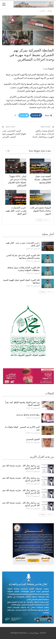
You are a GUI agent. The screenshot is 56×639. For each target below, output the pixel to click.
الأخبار (47, 160)
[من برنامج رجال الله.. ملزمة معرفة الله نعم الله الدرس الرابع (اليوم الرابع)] (47, 469)
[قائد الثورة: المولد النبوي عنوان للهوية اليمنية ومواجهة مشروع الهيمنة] (47, 283)
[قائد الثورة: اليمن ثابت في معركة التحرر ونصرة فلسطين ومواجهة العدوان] (47, 258)
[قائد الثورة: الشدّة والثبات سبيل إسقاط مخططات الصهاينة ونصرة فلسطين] (47, 271)
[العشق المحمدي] (47, 442)
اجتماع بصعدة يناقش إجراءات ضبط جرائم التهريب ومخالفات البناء (43, 134)
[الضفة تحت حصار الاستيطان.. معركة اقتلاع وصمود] (40, 166)
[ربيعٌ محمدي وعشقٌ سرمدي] (47, 418)
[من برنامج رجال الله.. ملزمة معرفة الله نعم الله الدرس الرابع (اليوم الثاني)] (47, 493)
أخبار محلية (21, 192)
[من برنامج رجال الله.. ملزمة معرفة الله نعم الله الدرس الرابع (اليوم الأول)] (47, 506)
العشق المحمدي (33, 439)
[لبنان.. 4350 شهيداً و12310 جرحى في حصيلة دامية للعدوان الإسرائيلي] (15, 166)
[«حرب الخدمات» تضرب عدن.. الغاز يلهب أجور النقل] (15, 197)
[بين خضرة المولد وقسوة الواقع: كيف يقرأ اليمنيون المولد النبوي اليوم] (47, 405)
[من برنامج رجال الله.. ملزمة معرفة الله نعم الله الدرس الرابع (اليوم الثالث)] (47, 481)
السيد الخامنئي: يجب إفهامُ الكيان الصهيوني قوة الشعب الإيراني (14, 134)
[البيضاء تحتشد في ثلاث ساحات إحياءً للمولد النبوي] (40, 197)
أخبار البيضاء (45, 192)
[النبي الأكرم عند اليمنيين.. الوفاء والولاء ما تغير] (47, 430)
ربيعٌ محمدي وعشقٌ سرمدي (28, 415)
